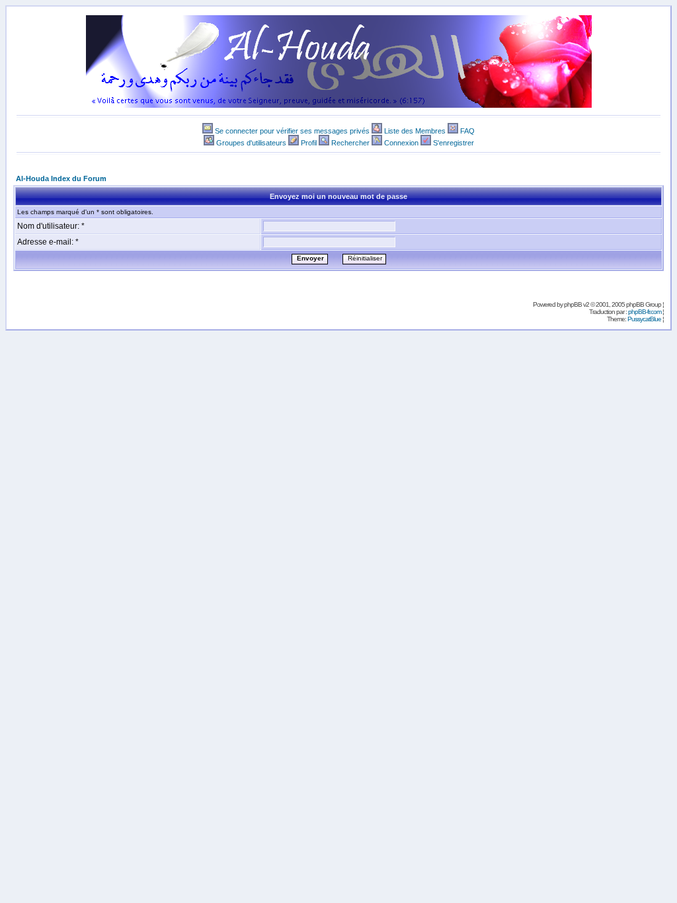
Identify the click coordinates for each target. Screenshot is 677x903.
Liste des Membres (415, 131)
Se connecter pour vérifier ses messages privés (292, 131)
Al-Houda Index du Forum (61, 178)
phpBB (573, 304)
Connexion (401, 143)
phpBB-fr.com (644, 311)
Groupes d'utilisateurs (251, 143)
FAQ (467, 131)
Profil (309, 143)
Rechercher (350, 143)
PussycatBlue (644, 319)
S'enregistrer (453, 143)
